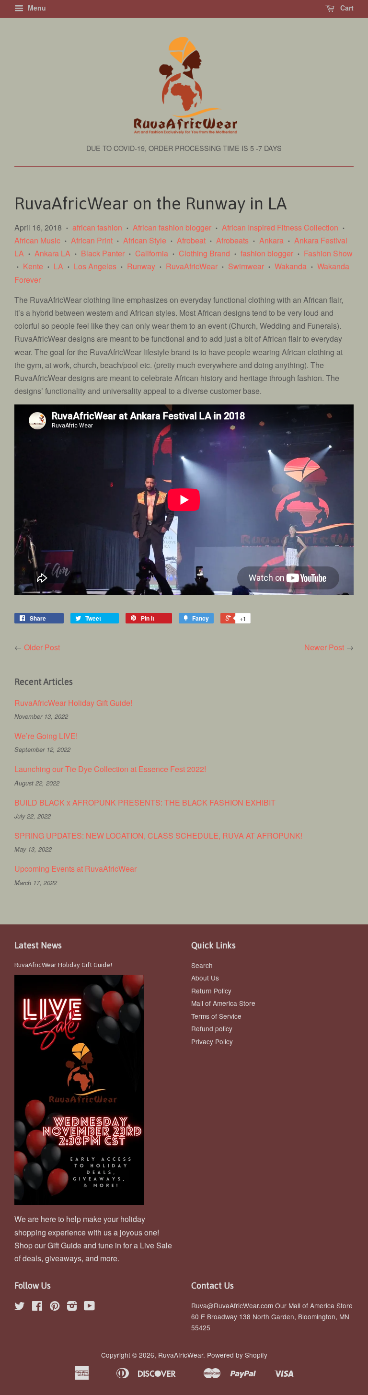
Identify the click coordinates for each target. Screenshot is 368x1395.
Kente (33, 266)
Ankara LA (52, 253)
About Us (205, 977)
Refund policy (211, 1028)
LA (58, 266)
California (151, 253)
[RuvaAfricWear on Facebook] (37, 1307)
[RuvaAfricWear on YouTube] (89, 1307)
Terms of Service (216, 1016)
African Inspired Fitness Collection (280, 227)
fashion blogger (267, 253)
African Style (144, 240)
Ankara (271, 240)
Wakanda (291, 266)
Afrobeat (191, 240)
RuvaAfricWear (192, 266)
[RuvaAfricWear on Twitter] (19, 1307)
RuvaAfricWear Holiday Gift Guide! (73, 702)
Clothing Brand (204, 253)
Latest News (38, 945)
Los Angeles (95, 266)
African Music (37, 240)
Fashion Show (328, 253)
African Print (92, 240)
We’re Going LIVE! (47, 735)
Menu (36, 7)
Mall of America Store (223, 1003)
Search (202, 965)
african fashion (97, 227)
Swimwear (246, 266)
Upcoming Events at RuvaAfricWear (75, 868)
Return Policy (211, 990)
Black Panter (103, 253)
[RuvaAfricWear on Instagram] (72, 1307)
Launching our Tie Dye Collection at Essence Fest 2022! (110, 768)
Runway (141, 266)
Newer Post (324, 647)
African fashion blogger (172, 227)
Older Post (42, 647)
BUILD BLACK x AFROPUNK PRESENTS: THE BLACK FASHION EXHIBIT (145, 802)
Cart (346, 7)
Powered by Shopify (237, 1355)
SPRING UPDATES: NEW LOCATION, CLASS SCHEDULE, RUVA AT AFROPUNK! (158, 835)
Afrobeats (232, 240)
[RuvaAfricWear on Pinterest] (54, 1307)
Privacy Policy (212, 1041)
